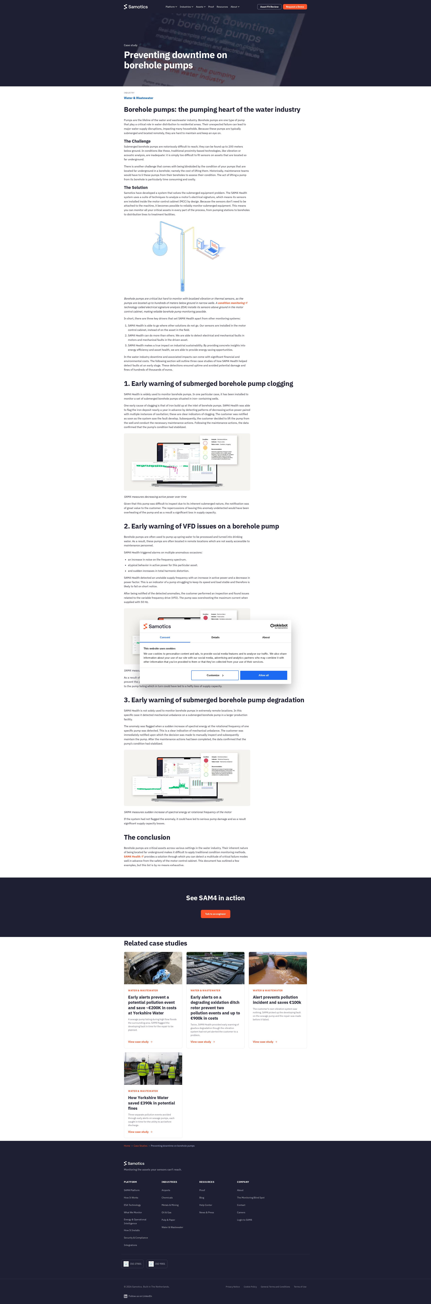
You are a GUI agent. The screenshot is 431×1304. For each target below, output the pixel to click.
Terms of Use (300, 1286)
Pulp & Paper (168, 1219)
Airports (166, 1190)
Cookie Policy (250, 1286)
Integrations (130, 1245)
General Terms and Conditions (275, 1286)
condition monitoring (231, 303)
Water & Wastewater (138, 98)
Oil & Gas (166, 1212)
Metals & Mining (170, 1205)
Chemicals (167, 1197)
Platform (170, 6)
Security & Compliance (136, 1237)
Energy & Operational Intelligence (135, 1221)
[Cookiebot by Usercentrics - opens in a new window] (273, 626)
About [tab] (266, 637)
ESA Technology (132, 1205)
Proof (211, 6)
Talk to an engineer (215, 913)
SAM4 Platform (132, 1190)
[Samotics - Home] (136, 6)
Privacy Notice (233, 1286)
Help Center (205, 1205)
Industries (185, 6)
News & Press (206, 1212)
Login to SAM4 (244, 1219)
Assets (199, 6)
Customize (213, 675)
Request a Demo (295, 6)
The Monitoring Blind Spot (250, 1197)
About (234, 6)
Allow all (264, 675)
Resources (222, 6)
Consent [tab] (165, 637)
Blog (201, 1197)
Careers (241, 1212)
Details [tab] (215, 637)
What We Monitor (133, 1212)
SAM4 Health (132, 856)
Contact (241, 1205)
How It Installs (132, 1230)
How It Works (131, 1197)
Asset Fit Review (269, 6)
